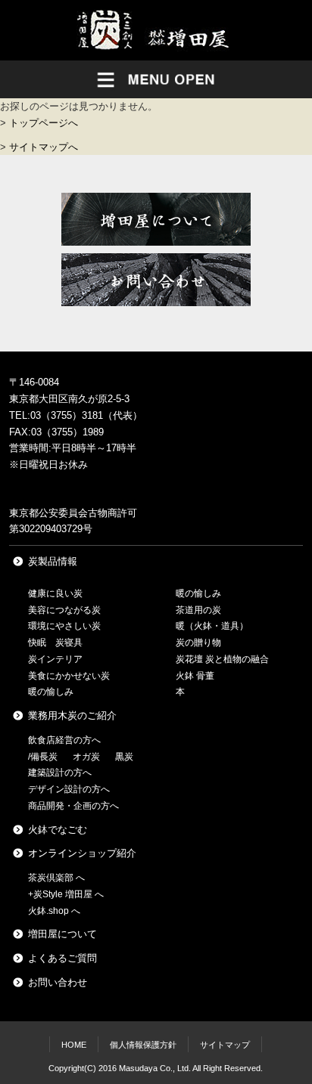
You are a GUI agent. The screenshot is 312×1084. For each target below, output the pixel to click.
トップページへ (43, 123)
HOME (73, 1044)
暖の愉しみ (50, 691)
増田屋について (62, 934)
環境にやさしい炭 (64, 625)
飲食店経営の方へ (64, 740)
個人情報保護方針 (143, 1044)
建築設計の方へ (60, 772)
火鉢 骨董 (195, 675)
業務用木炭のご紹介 (72, 715)
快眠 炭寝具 (55, 642)
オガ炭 (86, 756)
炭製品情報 (52, 561)
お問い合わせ (57, 982)
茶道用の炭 (198, 610)
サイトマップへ (43, 147)
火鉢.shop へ (54, 910)
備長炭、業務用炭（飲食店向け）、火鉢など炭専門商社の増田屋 (156, 30)
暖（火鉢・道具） (212, 625)
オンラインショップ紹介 (82, 853)
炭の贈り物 (198, 642)
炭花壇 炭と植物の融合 (222, 659)
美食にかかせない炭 (69, 675)
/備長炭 (43, 756)
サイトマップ (225, 1044)
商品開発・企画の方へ (73, 805)
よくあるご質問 (62, 958)
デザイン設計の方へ (69, 789)
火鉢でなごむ (57, 829)
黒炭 (124, 756)
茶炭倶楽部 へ (56, 877)
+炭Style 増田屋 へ (66, 894)
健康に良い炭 (55, 593)
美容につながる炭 (64, 610)
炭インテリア (55, 659)
